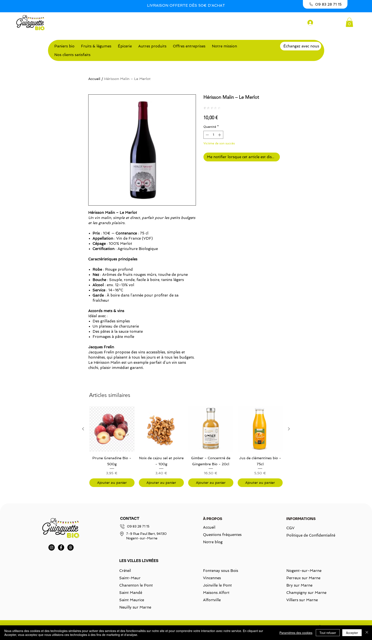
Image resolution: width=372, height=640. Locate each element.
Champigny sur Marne (306, 592)
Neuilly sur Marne (135, 607)
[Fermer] (366, 633)
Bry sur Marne (299, 585)
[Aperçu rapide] (112, 429)
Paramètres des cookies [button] (295, 633)
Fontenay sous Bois (220, 570)
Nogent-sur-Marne (303, 570)
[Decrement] (206, 135)
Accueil (94, 79)
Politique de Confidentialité (308, 535)
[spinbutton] (213, 135)
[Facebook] (61, 547)
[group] (186, 446)
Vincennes (212, 578)
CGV (290, 528)
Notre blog (213, 542)
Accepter (352, 633)
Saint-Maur (130, 578)
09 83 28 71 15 (138, 526)
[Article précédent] (83, 428)
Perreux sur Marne (303, 578)
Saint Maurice (131, 600)
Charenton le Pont (136, 585)
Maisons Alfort (216, 592)
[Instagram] (51, 547)
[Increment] (220, 135)
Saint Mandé (130, 592)
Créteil (125, 570)
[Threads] (70, 547)
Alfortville (212, 600)
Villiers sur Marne (302, 600)
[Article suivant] (288, 428)
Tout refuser (327, 633)
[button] (349, 22)
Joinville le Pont (217, 585)
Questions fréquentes (222, 534)
